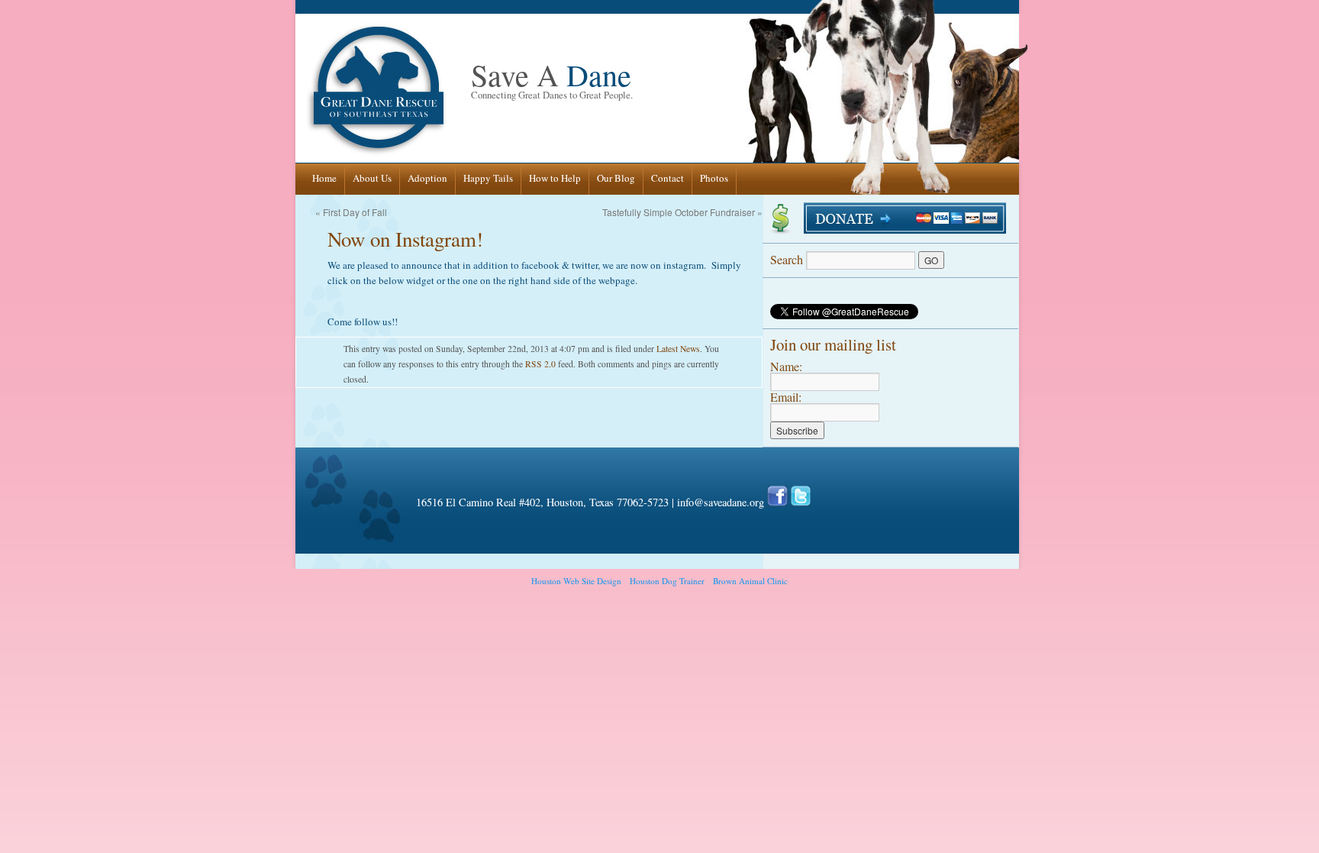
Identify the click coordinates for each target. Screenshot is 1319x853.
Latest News (678, 348)
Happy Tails (488, 178)
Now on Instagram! (405, 239)
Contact (667, 178)
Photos (714, 178)
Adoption (427, 178)
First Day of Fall (355, 211)
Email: (785, 397)
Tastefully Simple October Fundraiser (678, 211)
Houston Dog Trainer (667, 580)
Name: (786, 366)
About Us (372, 178)
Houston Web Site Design (576, 580)
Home (324, 178)
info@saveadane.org (720, 502)
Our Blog (616, 178)
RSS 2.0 (540, 364)
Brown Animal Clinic (750, 580)
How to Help (555, 178)
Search (788, 259)
